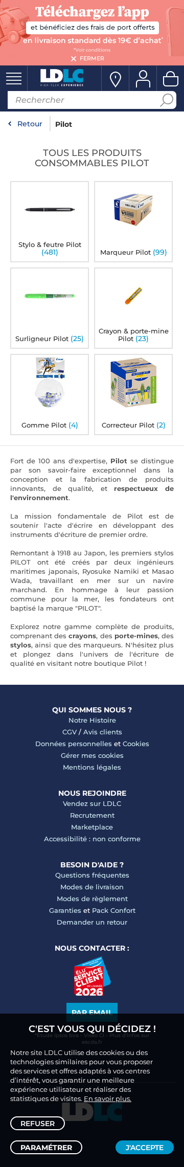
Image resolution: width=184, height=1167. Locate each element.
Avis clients (102, 732)
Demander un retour (92, 922)
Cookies (136, 743)
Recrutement (92, 815)
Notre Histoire (92, 720)
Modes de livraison (92, 887)
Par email (92, 1012)
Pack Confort (113, 910)
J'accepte (145, 1147)
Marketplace (92, 827)
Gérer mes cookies (92, 755)
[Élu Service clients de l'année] (92, 993)
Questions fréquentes (92, 875)
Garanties (65, 910)
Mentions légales (92, 767)
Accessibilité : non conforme (92, 839)
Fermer (92, 58)
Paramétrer (46, 1147)
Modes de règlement (92, 898)
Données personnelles (73, 743)
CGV (69, 732)
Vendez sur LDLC (92, 803)
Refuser (37, 1123)
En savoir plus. (107, 1098)
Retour (29, 123)
